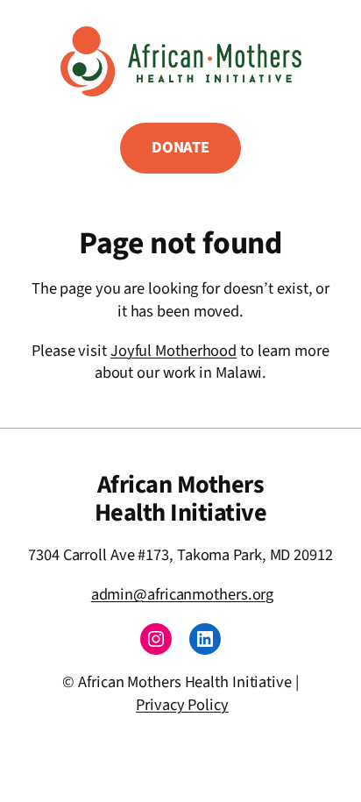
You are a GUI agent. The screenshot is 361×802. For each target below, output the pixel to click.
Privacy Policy (182, 704)
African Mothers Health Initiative (181, 498)
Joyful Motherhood (173, 350)
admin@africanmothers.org (182, 594)
